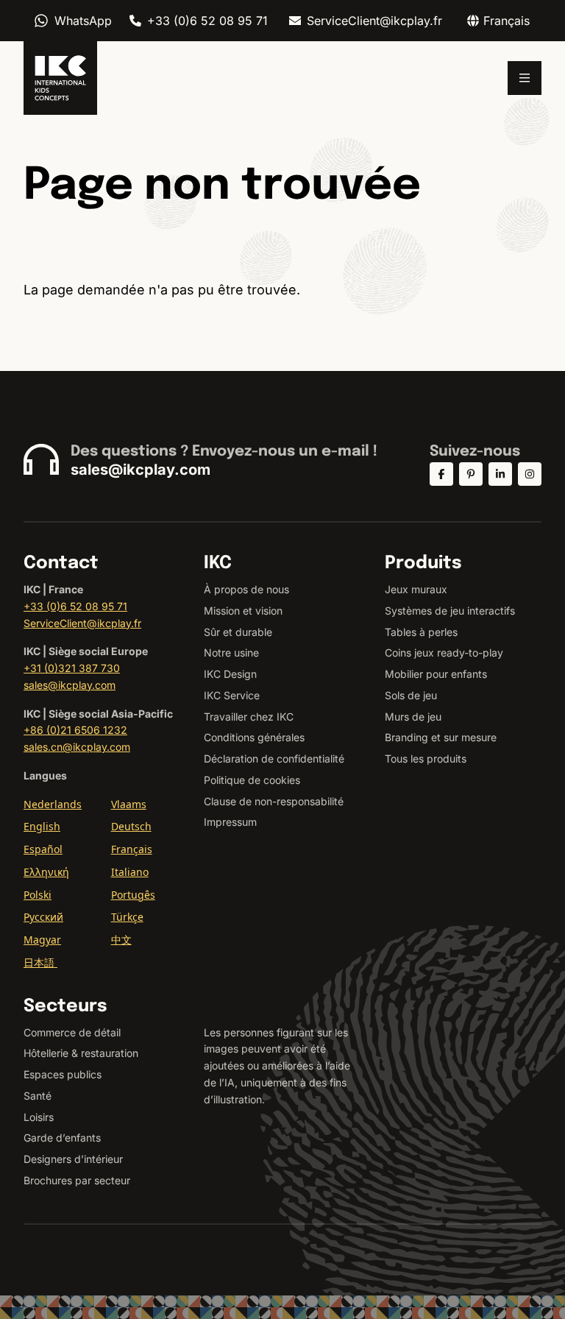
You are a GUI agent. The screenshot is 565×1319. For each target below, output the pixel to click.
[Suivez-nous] (441, 474)
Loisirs (39, 1117)
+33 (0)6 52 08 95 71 (207, 20)
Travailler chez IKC (249, 716)
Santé (37, 1095)
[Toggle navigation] (524, 78)
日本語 (40, 962)
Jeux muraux (416, 589)
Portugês (133, 895)
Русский (43, 917)
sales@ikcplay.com (140, 469)
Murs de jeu (413, 716)
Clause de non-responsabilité (274, 801)
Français (131, 849)
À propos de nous (246, 589)
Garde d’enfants (62, 1137)
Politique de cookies (252, 780)
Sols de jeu (411, 695)
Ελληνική (46, 872)
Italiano (130, 872)
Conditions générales (254, 737)
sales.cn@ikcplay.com (77, 746)
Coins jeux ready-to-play (444, 652)
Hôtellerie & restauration (81, 1053)
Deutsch (131, 826)
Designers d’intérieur (73, 1159)
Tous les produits (425, 758)
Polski (37, 895)
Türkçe (127, 917)
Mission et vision (243, 610)
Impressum (230, 822)
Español (43, 849)
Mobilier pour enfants (436, 674)
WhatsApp (83, 20)
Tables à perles (421, 632)
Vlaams (128, 804)
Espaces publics (63, 1074)
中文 (121, 940)
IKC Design (230, 674)
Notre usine (231, 652)
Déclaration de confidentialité (274, 758)
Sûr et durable (238, 632)
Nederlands (53, 804)
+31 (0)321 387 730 (72, 668)
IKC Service (232, 695)
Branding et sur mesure (441, 737)
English (42, 826)
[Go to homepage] (60, 78)
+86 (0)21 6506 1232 (75, 730)
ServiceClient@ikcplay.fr (374, 20)
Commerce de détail (72, 1032)
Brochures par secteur (77, 1180)
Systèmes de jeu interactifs (450, 610)
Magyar (42, 940)
